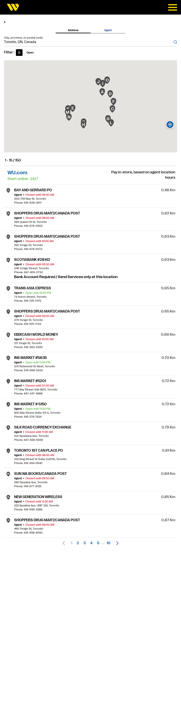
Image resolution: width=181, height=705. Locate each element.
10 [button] (108, 543)
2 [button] (78, 543)
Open (30, 52)
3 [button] (84, 543)
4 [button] (91, 543)
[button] (116, 543)
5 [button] (98, 543)
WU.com (17, 172)
